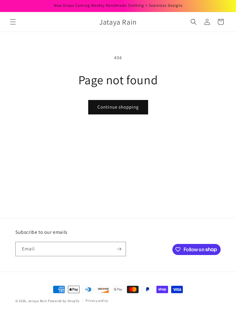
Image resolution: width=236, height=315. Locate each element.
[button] (13, 22)
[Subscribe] (119, 249)
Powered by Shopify (64, 301)
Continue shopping (118, 107)
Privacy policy (96, 300)
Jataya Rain (38, 301)
